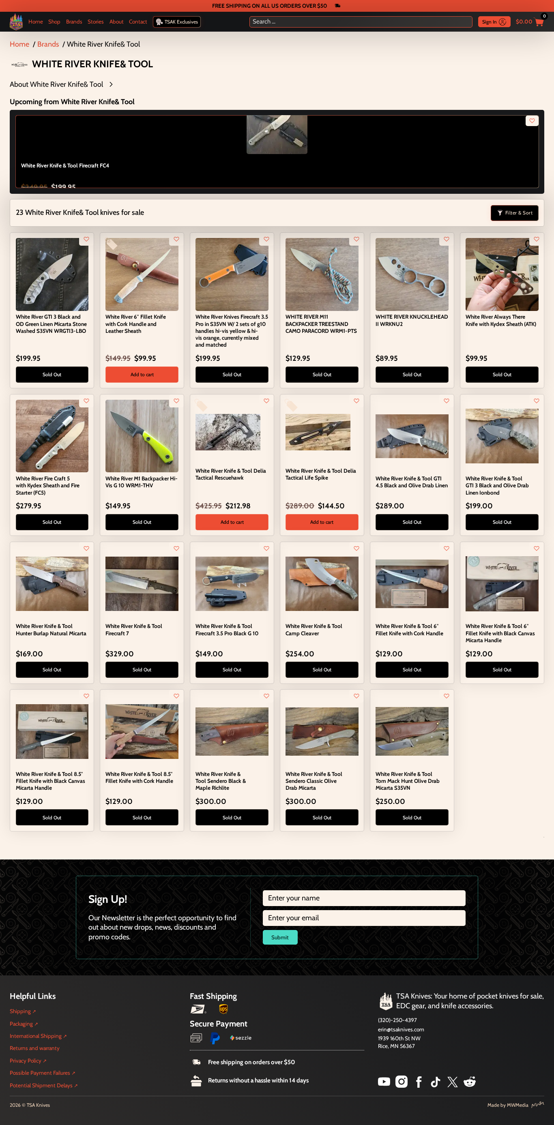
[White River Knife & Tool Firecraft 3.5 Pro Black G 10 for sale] (231, 583)
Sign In (489, 22)
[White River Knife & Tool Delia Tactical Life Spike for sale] (318, 431)
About (117, 21)
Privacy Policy (25, 1060)
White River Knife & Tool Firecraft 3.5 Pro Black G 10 (227, 629)
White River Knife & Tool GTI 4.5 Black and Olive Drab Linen (412, 482)
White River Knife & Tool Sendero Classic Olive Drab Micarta (314, 781)
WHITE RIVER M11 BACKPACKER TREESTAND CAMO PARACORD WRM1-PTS (321, 323)
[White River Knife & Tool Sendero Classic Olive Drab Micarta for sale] (322, 730)
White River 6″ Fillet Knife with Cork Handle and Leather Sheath (135, 323)
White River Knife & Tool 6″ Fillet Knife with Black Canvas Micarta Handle (500, 633)
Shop (54, 21)
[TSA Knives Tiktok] (435, 1085)
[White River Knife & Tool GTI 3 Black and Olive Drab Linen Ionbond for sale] (502, 435)
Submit (280, 937)
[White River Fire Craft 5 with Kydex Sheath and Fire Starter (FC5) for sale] (52, 435)
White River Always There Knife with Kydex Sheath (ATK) (501, 320)
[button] (277, 85)
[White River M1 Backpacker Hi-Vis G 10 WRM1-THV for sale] (141, 435)
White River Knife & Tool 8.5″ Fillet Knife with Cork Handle (139, 777)
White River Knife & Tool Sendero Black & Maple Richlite (220, 781)
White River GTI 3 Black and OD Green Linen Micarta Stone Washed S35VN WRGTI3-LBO (51, 323)
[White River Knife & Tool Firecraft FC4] (277, 123)
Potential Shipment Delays (41, 1085)
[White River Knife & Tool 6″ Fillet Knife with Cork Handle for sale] (412, 583)
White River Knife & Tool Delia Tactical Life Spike (321, 474)
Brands (74, 21)
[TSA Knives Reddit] (470, 1085)
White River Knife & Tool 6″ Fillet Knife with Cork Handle (409, 629)
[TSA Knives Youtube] (384, 1085)
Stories (96, 21)
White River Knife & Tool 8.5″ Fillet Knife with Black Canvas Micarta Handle (50, 781)
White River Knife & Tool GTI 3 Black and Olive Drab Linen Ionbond (497, 485)
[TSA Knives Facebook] (419, 1085)
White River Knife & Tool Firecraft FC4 (65, 165)
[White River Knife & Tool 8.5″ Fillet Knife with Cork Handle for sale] (141, 730)
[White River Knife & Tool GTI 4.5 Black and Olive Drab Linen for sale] (412, 435)
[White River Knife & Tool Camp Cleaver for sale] (322, 583)
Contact (138, 21)
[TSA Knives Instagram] (401, 1085)
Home (35, 21)
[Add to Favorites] (86, 239)
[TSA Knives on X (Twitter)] (452, 1085)
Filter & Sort (519, 213)
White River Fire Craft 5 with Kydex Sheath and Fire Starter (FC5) (47, 485)
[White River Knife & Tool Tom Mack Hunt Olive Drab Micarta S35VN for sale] (412, 730)
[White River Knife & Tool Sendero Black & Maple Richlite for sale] (231, 730)
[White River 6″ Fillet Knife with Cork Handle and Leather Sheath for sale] (141, 273)
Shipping (20, 1011)
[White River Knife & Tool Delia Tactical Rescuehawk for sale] (227, 431)
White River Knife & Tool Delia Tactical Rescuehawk (230, 474)
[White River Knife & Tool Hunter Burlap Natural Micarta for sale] (52, 583)
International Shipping (36, 1036)
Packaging (21, 1023)
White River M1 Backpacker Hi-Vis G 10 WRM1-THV (141, 482)
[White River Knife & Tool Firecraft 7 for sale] (141, 583)
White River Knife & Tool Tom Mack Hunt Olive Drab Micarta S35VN (408, 781)
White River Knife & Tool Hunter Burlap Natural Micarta (51, 629)
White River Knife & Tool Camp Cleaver (314, 629)
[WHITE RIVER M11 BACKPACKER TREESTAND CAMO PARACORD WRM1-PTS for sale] (322, 273)
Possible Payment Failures (40, 1072)
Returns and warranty (35, 1048)
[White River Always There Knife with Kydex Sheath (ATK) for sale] (502, 273)
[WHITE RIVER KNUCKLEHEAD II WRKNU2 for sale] (412, 273)
